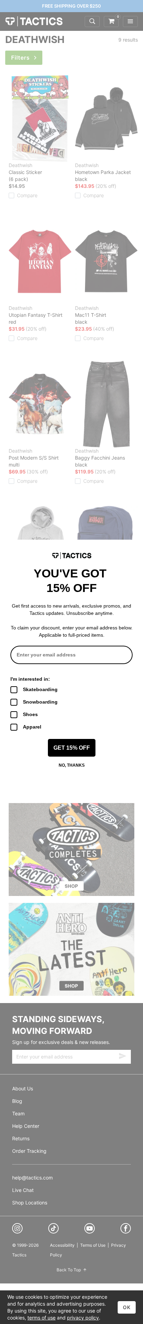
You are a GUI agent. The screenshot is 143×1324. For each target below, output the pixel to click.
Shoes (30, 714)
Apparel (32, 727)
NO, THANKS (72, 765)
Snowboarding (40, 702)
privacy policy (83, 1318)
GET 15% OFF (71, 748)
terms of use (41, 1318)
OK (127, 1307)
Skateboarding (40, 689)
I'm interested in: (30, 679)
